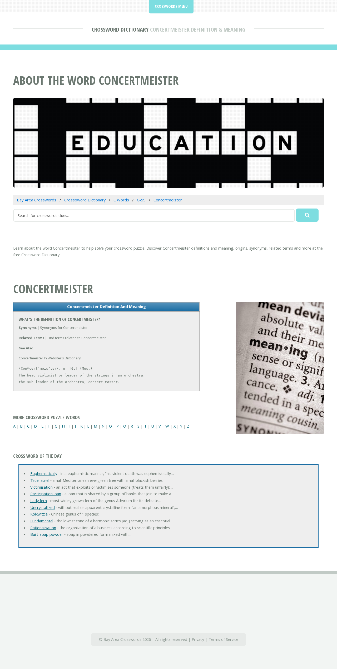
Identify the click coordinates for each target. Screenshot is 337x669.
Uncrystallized (42, 507)
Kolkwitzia (39, 514)
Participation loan (45, 493)
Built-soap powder (46, 534)
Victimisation (41, 487)
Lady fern (38, 500)
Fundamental (41, 520)
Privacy (198, 639)
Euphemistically (43, 473)
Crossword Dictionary (120, 29)
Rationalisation (43, 527)
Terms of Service (223, 639)
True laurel (39, 480)
